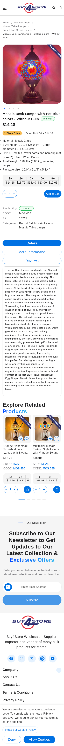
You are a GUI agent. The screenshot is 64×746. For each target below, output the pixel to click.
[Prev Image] (5, 428)
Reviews (32, 261)
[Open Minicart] (60, 7)
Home (6, 22)
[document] (32, 725)
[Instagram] (21, 658)
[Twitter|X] (32, 658)
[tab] (32, 243)
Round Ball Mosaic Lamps (18, 30)
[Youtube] (52, 658)
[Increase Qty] (14, 193)
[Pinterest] (42, 658)
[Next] (58, 427)
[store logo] (32, 8)
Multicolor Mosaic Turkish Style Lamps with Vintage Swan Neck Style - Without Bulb (46, 449)
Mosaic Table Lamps (15, 26)
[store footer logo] (32, 628)
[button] (5, 108)
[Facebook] (11, 658)
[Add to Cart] (27, 489)
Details (32, 243)
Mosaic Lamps (22, 22)
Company (10, 670)
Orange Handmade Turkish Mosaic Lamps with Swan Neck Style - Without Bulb (16, 449)
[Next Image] (29, 428)
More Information (32, 252)
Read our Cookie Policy (20, 729)
